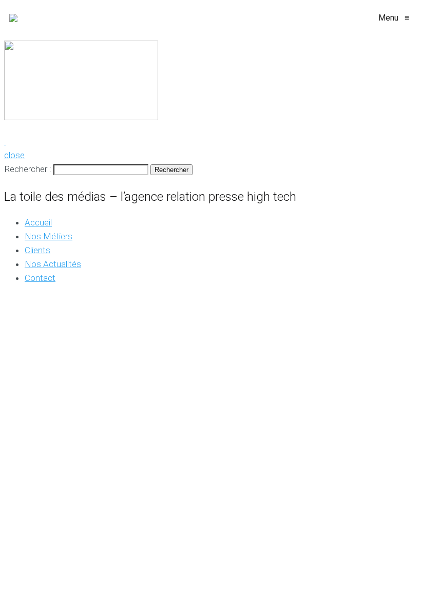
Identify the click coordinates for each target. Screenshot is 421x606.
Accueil (38, 222)
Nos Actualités (53, 264)
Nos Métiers (48, 236)
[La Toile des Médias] (13, 18)
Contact (40, 278)
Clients (37, 250)
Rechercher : (27, 169)
